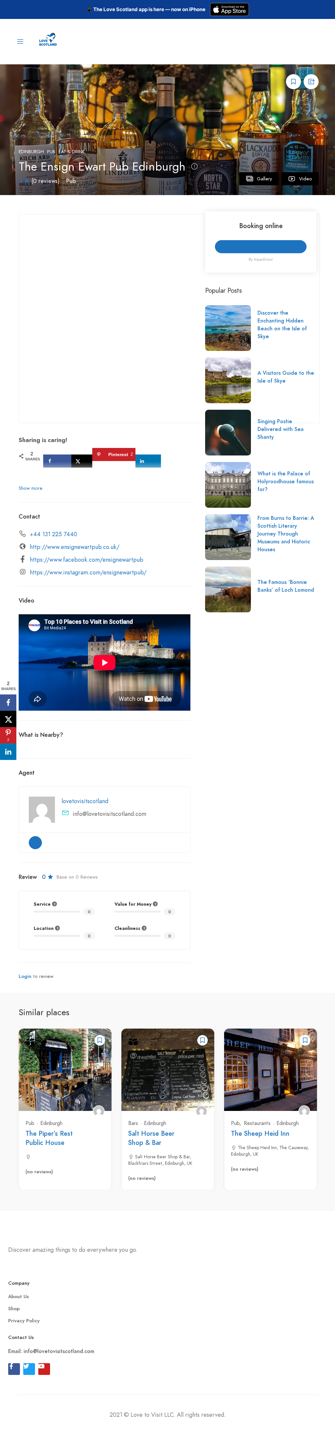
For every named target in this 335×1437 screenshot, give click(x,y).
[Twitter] (29, 1369)
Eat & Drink (72, 152)
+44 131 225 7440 (53, 534)
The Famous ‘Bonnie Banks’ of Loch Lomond (285, 586)
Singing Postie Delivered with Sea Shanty (280, 429)
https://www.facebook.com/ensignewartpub (86, 560)
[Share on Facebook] (57, 461)
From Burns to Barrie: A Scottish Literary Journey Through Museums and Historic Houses (285, 534)
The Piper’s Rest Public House (49, 1138)
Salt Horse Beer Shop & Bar (151, 1138)
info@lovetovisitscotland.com (109, 814)
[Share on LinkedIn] (148, 461)
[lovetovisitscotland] (99, 1111)
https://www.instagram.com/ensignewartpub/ (88, 572)
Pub (51, 152)
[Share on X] (81, 461)
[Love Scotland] (48, 41)
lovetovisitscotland (85, 801)
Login (25, 976)
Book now (261, 246)
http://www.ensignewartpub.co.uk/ (74, 547)
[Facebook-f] (14, 1369)
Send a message (35, 842)
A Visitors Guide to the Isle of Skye (285, 377)
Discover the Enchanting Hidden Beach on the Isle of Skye (282, 324)
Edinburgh (31, 152)
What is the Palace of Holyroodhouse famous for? (285, 481)
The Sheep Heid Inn (260, 1133)
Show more (31, 488)
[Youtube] (44, 1369)
